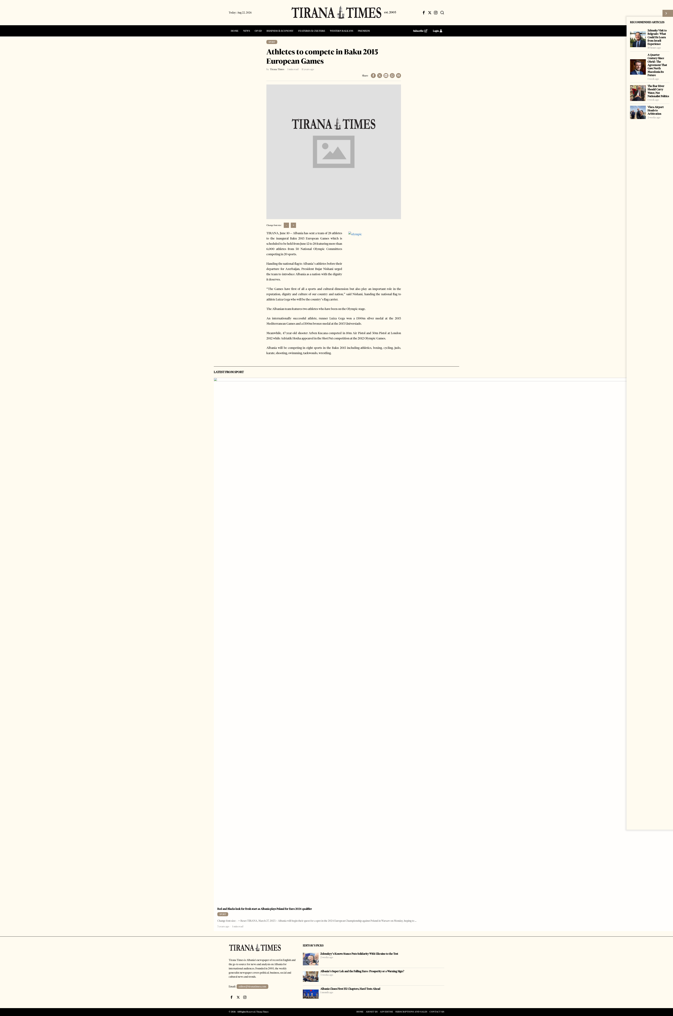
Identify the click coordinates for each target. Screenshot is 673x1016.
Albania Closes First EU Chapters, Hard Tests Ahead (350, 988)
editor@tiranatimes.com (252, 986)
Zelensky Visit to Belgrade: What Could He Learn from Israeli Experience (657, 37)
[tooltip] (424, 13)
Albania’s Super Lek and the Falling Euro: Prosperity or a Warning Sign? (362, 971)
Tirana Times (277, 69)
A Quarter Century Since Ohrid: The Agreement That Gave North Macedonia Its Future (657, 65)
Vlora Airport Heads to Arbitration (656, 110)
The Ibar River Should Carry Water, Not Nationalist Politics (658, 91)
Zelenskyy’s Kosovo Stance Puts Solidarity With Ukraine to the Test (359, 953)
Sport (271, 42)
